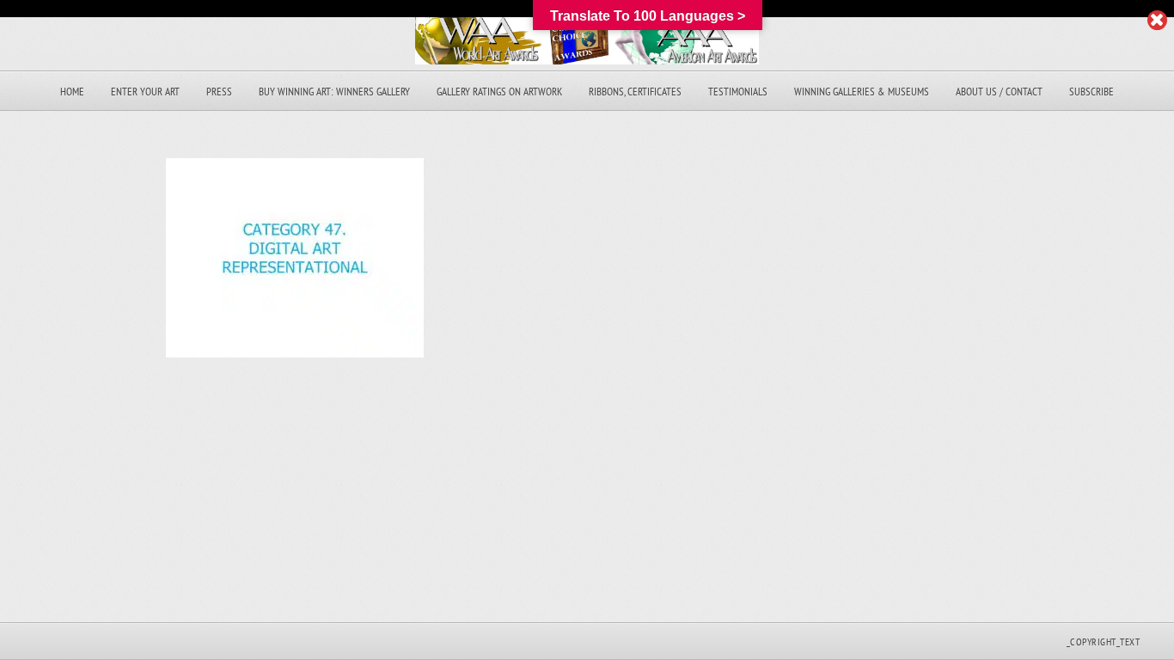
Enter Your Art (145, 91)
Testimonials (737, 91)
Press (219, 91)
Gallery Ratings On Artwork (499, 91)
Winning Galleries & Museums (861, 91)
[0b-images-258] (295, 353)
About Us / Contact (999, 91)
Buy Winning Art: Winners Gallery (334, 91)
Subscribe (1091, 91)
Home (72, 91)
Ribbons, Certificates (635, 91)
